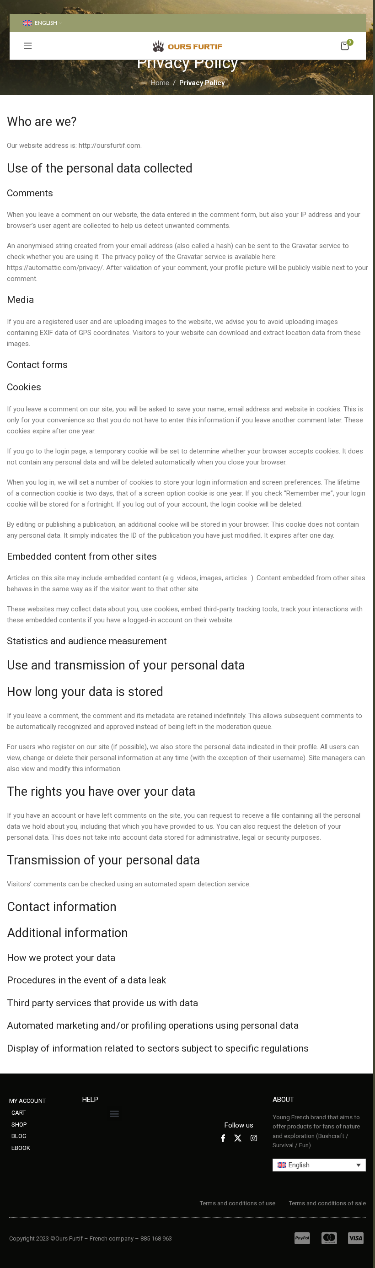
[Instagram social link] (253, 1138)
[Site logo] (187, 45)
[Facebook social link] (223, 1138)
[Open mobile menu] (28, 46)
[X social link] (238, 1138)
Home (160, 83)
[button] (114, 1113)
